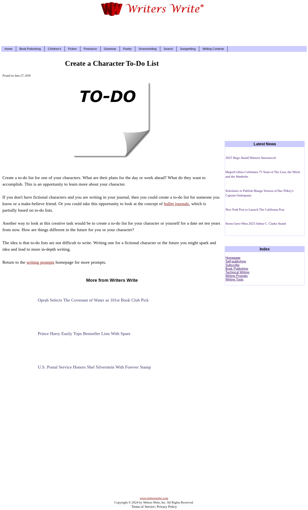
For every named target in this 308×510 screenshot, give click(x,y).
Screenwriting (148, 49)
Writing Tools (234, 279)
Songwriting (188, 49)
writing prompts (40, 262)
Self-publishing (235, 261)
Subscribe (232, 265)
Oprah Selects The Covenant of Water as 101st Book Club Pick (93, 300)
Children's (54, 49)
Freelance (90, 49)
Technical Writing (237, 272)
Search (168, 49)
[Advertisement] (154, 30)
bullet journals (176, 203)
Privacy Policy (167, 507)
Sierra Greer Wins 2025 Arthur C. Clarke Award (255, 223)
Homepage (232, 258)
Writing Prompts (236, 276)
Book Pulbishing (30, 49)
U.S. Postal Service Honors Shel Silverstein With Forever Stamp (94, 367)
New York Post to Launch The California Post (254, 209)
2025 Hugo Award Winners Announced (250, 158)
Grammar (110, 49)
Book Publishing (236, 268)
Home (9, 49)
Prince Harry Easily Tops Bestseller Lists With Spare (84, 333)
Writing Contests (213, 49)
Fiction (72, 49)
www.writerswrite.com (154, 498)
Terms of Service (143, 507)
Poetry (127, 49)
